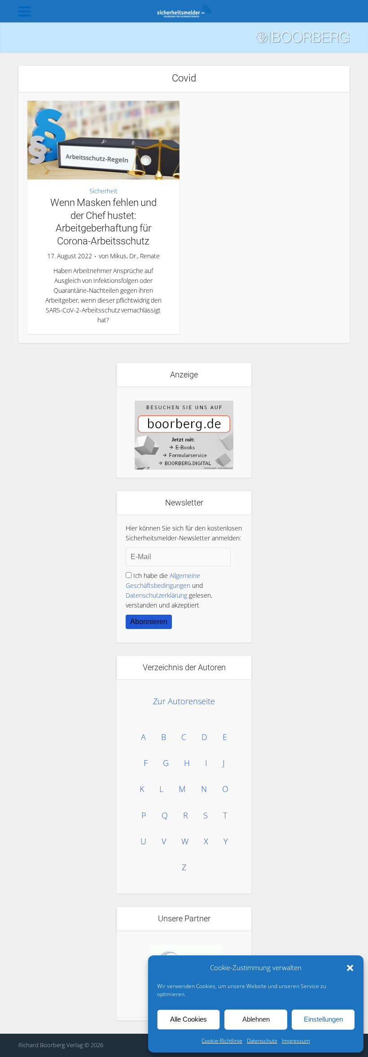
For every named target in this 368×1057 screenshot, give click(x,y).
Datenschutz (262, 1040)
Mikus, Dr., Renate (135, 256)
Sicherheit (103, 191)
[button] (350, 967)
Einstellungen (323, 1019)
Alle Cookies (188, 1019)
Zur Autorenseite (184, 701)
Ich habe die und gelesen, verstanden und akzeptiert (169, 590)
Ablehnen (256, 1019)
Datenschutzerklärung (156, 595)
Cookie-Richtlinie (222, 1040)
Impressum (296, 1040)
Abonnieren (148, 621)
